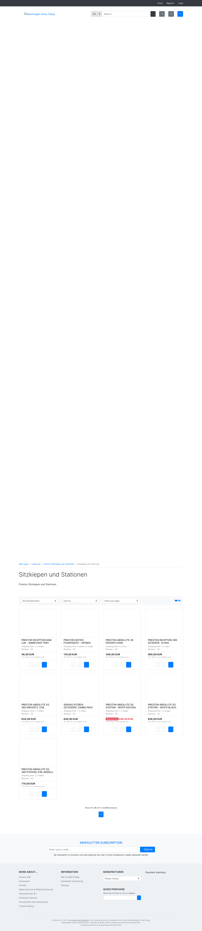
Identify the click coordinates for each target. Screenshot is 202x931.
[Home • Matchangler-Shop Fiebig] (39, 13)
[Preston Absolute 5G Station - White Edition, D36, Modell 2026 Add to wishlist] (122, 729)
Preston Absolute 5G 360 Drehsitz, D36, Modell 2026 (35, 707)
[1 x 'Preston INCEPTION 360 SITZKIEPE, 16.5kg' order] (170, 665)
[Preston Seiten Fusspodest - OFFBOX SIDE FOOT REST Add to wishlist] (80, 665)
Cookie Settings (26, 906)
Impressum (24, 881)
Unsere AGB (24, 877)
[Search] (153, 14)
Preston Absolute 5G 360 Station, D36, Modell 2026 (37, 772)
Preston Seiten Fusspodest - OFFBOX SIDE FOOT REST (77, 642)
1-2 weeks (39, 646)
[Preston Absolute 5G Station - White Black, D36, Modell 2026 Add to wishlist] (164, 729)
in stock (122, 646)
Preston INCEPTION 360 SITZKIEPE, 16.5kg (162, 641)
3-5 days (165, 646)
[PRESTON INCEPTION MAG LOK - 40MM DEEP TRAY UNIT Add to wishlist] (37, 665)
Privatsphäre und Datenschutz (33, 902)
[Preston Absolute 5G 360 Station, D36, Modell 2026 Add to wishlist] (37, 794)
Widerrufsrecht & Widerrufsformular (36, 889)
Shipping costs (39, 657)
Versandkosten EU (28, 893)
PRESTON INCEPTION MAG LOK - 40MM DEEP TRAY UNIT (36, 642)
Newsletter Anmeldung (72, 881)
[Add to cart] (139, 897)
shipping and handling (80, 920)
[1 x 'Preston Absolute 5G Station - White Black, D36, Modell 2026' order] (170, 729)
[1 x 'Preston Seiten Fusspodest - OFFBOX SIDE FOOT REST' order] (86, 665)
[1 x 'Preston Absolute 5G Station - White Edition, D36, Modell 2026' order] (128, 729)
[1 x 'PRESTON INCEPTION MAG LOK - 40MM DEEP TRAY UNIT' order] (44, 665)
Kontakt (22, 885)
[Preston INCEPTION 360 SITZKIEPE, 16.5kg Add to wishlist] (164, 665)
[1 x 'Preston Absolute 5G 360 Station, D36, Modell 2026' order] (44, 794)
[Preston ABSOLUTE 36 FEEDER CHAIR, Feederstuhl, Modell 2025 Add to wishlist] (122, 665)
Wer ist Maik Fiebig (70, 877)
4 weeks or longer (85, 646)
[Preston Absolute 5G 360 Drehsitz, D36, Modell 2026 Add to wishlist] (37, 729)
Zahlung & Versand (28, 897)
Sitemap (65, 885)
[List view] (176, 600)
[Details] (31, 665)
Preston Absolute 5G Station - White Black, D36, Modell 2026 (162, 707)
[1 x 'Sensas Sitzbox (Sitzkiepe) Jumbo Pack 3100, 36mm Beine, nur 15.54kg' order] (86, 729)
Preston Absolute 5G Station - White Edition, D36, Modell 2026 (121, 707)
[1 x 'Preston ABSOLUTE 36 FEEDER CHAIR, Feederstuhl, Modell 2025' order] (128, 665)
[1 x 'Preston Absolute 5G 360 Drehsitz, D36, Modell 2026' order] (44, 729)
